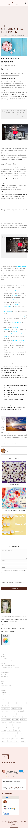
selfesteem (4, 741)
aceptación (20, 705)
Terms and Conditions (14, 827)
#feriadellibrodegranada (14, 787)
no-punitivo (14, 733)
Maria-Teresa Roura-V (8, 781)
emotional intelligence (17, 716)
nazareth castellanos (6, 733)
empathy (3, 719)
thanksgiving (22, 741)
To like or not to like (14, 277)
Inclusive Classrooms (6, 670)
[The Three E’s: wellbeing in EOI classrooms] (14, 524)
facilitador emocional (17, 722)
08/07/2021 (7, 65)
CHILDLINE (3, 656)
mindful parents (4, 694)
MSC (2, 683)
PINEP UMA (18, 735)
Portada (5, 35)
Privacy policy (14, 824)
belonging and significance (16, 708)
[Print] (8, 69)
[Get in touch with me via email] (7, 452)
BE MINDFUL (3, 676)
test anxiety (16, 741)
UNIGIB (2, 663)
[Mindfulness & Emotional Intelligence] (14, 3)
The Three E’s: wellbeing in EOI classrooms (14, 536)
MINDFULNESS (4, 679)
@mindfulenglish (17, 781)
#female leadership (6, 705)
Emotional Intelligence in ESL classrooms (10, 667)
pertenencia (12, 735)
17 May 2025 (5, 783)
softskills (10, 741)
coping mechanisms (6, 713)
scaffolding (22, 738)
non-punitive (20, 733)
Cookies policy (14, 825)
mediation (4, 730)
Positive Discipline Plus (6, 688)
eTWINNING (3, 658)
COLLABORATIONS (5, 651)
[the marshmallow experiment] (14, 47)
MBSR (2, 681)
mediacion (21, 727)
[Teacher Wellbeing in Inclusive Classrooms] (14, 498)
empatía (8, 719)
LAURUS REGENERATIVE (6, 661)
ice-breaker (9, 724)
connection (13, 711)
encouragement (15, 719)
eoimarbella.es (23, 719)
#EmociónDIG (3, 443)
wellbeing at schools (14, 484)
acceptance (14, 705)
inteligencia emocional (18, 724)
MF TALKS (3, 674)
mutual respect (17, 730)
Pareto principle (5, 735)
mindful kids (10, 730)
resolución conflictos (6, 738)
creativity (13, 713)
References (3, 690)
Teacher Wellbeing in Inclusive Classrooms (14, 510)
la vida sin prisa (5, 727)
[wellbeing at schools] (14, 472)
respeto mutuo (15, 738)
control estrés (20, 711)
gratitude (3, 724)
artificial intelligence (5, 708)
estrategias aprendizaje (6, 722)
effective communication (6, 716)
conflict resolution (5, 711)
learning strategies (13, 727)
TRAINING (13, 65)
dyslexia (18, 713)
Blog (9, 35)
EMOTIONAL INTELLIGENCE (7, 665)
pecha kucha (15, 366)
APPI (2, 654)
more (15, 331)
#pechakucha (9, 443)
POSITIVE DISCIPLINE (5, 685)
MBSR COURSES (4, 672)
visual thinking (15, 443)
